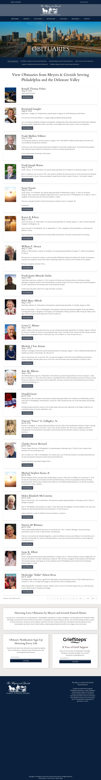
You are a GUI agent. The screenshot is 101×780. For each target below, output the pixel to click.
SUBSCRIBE (26, 661)
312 (93, 598)
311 (88, 598)
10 (80, 598)
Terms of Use (50, 778)
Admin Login (59, 778)
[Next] (96, 598)
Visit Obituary (27, 97)
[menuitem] (16, 19)
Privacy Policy (42, 778)
